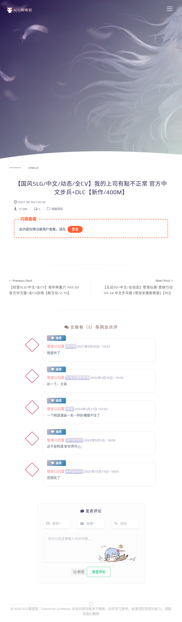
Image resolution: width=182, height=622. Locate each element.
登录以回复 (56, 346)
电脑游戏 (57, 209)
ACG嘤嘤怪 (30, 609)
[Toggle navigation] (169, 8)
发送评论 (98, 572)
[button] (78, 571)
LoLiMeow (62, 609)
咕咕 (69, 409)
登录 (75, 229)
